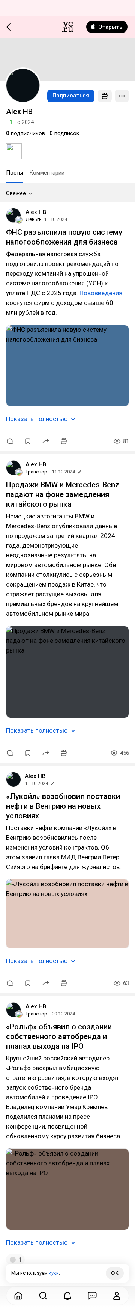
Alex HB (36, 212)
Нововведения (101, 293)
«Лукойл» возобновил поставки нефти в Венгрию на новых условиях (63, 806)
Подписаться (70, 95)
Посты (14, 172)
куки (54, 1273)
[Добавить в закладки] (27, 441)
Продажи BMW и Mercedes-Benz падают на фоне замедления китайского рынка (62, 494)
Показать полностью (37, 419)
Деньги (34, 219)
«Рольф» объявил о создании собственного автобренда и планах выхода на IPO (59, 1036)
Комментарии (46, 172)
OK (114, 1273)
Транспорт (38, 472)
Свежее (16, 193)
